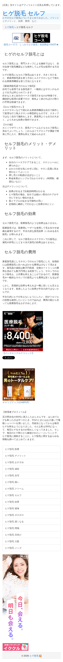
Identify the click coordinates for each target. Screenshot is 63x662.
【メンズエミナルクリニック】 (18, 352)
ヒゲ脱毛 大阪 (12, 541)
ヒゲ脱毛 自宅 (12, 475)
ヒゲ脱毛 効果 (12, 501)
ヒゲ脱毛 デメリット (15, 455)
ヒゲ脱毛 (9, 27)
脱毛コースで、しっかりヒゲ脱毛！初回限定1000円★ (31, 44)
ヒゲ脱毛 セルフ (24, 13)
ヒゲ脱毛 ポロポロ (14, 514)
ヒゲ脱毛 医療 (12, 449)
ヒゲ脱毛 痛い (12, 481)
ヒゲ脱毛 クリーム (14, 488)
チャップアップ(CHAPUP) (16, 402)
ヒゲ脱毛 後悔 (12, 508)
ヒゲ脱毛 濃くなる (14, 521)
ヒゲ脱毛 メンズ (13, 547)
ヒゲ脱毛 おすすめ (14, 462)
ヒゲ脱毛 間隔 (12, 528)
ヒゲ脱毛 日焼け (13, 534)
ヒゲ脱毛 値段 (12, 468)
